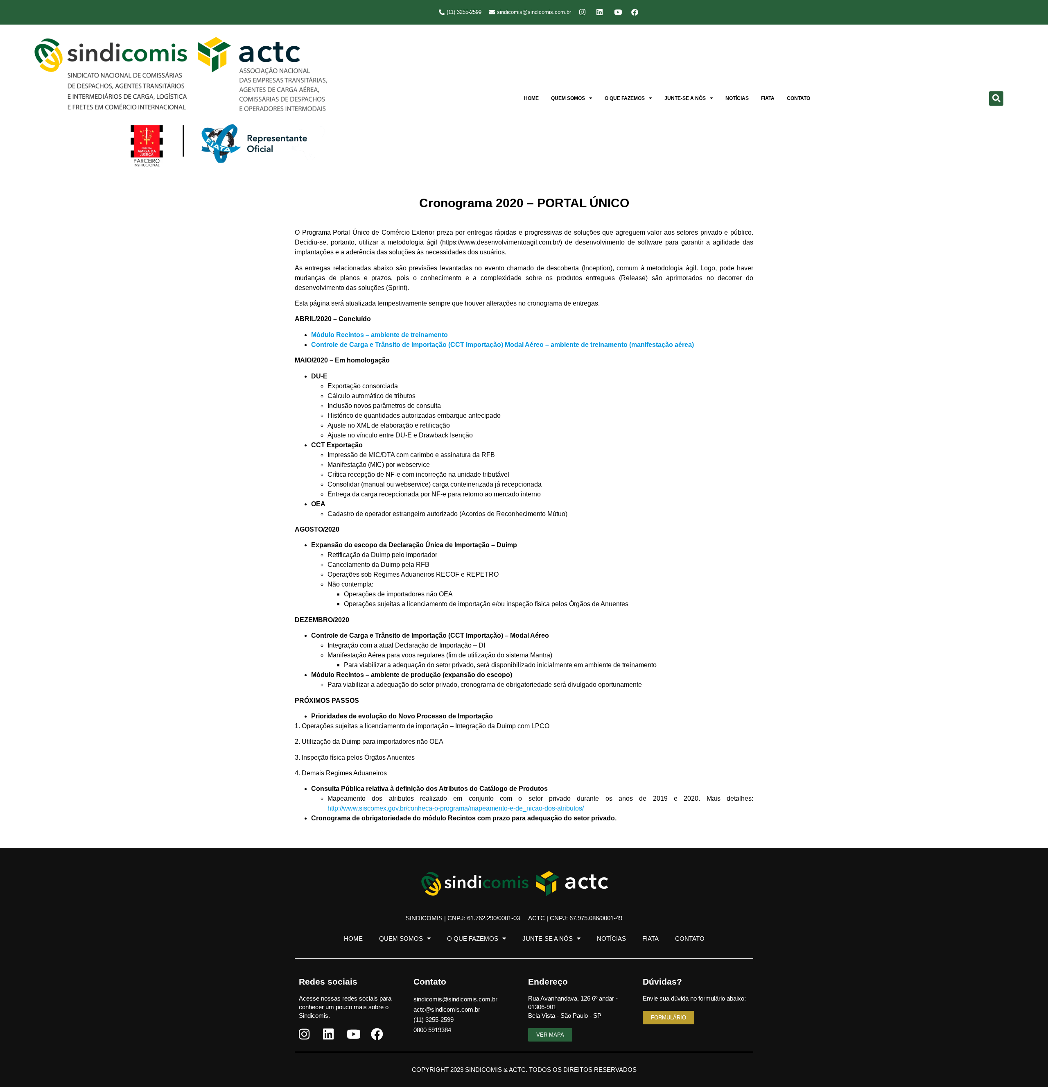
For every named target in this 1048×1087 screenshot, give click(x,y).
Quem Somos (568, 98)
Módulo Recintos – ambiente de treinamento (379, 334)
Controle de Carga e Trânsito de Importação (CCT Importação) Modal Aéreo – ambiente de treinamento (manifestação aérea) (502, 344)
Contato (798, 98)
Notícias (737, 98)
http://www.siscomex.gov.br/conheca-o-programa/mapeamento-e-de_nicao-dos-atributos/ (456, 808)
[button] (996, 98)
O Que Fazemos (625, 98)
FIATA (768, 98)
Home (531, 98)
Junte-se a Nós (685, 98)
